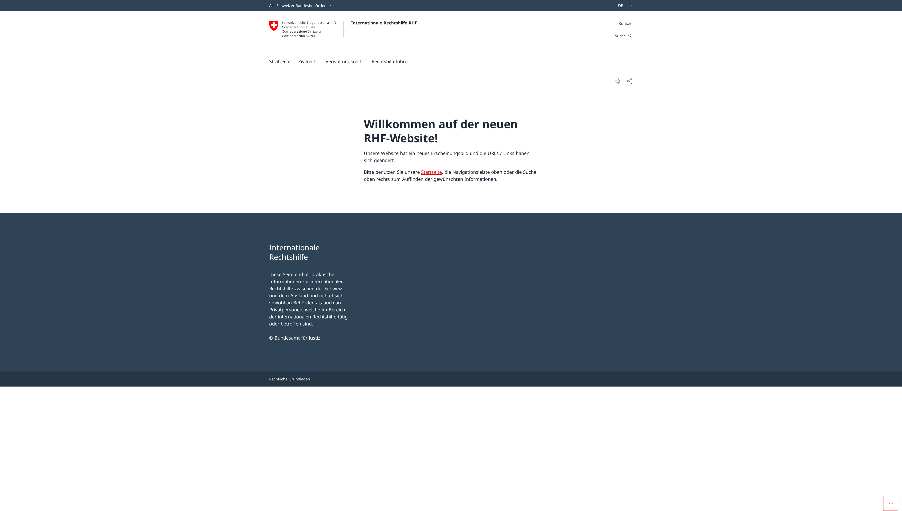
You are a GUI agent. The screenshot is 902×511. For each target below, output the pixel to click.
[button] (280, 61)
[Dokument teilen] (629, 81)
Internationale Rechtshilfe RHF (384, 23)
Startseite (431, 172)
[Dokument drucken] (617, 81)
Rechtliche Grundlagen (289, 379)
